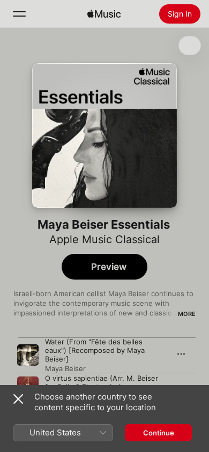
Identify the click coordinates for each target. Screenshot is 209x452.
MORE (187, 314)
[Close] (18, 399)
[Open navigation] (19, 14)
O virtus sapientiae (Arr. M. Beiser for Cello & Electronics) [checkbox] (101, 382)
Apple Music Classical (104, 239)
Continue (158, 432)
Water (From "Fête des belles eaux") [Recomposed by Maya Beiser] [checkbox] (95, 350)
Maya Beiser (65, 368)
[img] (104, 14)
